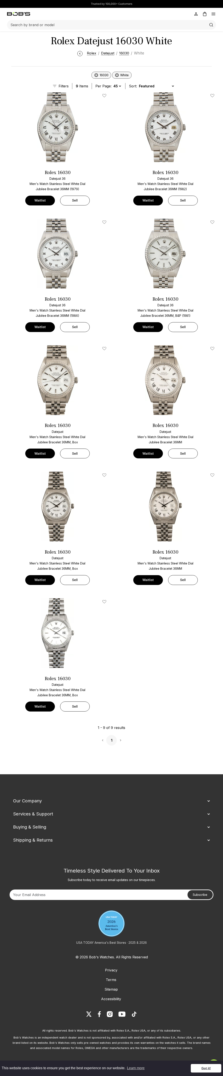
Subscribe (200, 894)
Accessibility (111, 999)
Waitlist (40, 200)
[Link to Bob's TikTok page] (134, 1014)
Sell (75, 200)
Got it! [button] (206, 1068)
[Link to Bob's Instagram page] (109, 1014)
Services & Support (33, 814)
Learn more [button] (136, 1068)
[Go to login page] (196, 14)
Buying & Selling (29, 827)
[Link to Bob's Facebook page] (99, 1014)
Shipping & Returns (33, 840)
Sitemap (111, 989)
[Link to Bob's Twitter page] (88, 1014)
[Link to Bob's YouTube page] (121, 1014)
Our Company (27, 800)
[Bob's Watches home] (18, 14)
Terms (111, 980)
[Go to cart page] (204, 14)
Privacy (111, 970)
